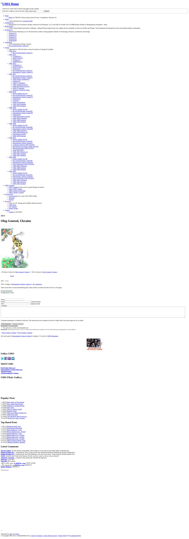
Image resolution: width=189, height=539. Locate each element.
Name (3, 299)
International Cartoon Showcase (11, 369)
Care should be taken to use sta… (17, 416)
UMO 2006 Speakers (19, 169)
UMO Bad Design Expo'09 (21, 116)
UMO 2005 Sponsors (19, 182)
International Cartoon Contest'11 (23, 77)
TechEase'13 (9, 30)
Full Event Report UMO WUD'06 (23, 164)
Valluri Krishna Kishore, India (16, 440)
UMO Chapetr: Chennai (16, 192)
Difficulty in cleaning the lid (15, 406)
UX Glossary (13, 206)
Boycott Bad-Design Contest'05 (22, 175)
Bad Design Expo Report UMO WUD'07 (26, 146)
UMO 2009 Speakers (19, 122)
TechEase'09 (13, 40)
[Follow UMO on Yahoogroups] (9, 359)
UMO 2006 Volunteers (20, 166)
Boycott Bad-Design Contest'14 (18, 46)
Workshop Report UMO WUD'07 (23, 148)
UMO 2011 (12, 74)
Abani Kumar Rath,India (14, 428)
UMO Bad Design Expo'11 (21, 86)
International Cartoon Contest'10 (23, 97)
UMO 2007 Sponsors (19, 153)
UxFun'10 (16, 100)
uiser (11, 534)
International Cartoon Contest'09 (23, 113)
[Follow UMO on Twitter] (2, 359)
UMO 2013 (12, 54)
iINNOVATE (9, 26)
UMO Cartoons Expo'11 (20, 85)
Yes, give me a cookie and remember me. (16, 328)
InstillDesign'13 (17, 62)
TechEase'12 (13, 35)
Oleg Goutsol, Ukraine (22, 272)
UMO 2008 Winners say (20, 132)
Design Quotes (13, 208)
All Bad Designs (6, 371)
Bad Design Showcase (8, 368)
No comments (37, 284)
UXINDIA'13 (9, 23)
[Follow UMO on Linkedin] (13, 359)
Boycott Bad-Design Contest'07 (22, 141)
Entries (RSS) (62, 536)
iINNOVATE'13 (18, 58)
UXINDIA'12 (17, 65)
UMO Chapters (9, 185)
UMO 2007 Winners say (20, 152)
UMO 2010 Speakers (19, 106)
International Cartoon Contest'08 (23, 129)
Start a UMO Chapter (15, 189)
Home (7, 16)
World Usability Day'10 (20, 93)
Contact (7, 210)
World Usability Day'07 (20, 139)
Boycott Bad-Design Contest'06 (22, 161)
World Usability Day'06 (20, 159)
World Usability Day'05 (20, 173)
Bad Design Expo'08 (19, 134)
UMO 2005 (12, 171)
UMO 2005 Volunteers (20, 180)
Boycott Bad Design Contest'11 (22, 76)
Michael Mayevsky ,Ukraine (15, 435)
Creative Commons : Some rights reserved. (44, 536)
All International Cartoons (10, 373)
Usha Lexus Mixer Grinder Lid (16, 413)
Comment (4, 306)
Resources (8, 201)
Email (2, 302)
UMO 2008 (12, 123)
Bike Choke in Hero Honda (15, 402)
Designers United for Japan (21, 90)
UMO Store (12, 205)
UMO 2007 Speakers (19, 155)
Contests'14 (8, 42)
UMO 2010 (12, 92)
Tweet (12, 276)
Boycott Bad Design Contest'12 (22, 70)
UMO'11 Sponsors (18, 88)
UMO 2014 (12, 51)
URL (2, 304)
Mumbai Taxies (12, 411)
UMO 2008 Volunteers (20, 130)
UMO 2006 (12, 157)
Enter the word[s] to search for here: (13, 11)
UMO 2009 (12, 108)
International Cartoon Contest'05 (23, 176)
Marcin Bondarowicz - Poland (16, 432)
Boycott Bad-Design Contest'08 (22, 127)
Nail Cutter (10, 407)
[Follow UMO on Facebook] (5, 359)
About (7, 19)
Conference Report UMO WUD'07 (24, 145)
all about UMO (27, 21)
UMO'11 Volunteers (19, 83)
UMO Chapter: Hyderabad (17, 191)
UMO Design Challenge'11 (21, 79)
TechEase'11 (12, 37)
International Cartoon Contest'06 (23, 162)
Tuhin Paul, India (12, 414)
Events (7, 47)
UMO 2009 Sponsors (19, 120)
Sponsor (11, 199)
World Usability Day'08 (20, 125)
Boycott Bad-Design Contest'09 (22, 111)
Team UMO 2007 (18, 150)
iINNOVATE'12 (18, 67)
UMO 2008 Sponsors (19, 136)
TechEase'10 (13, 39)
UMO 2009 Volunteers (20, 118)
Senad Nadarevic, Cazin (14, 430)
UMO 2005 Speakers (19, 184)
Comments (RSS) (75, 536)
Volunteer (12, 198)
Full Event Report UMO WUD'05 (23, 178)
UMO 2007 (12, 138)
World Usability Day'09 (20, 109)
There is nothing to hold (14, 409)
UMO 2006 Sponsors (19, 168)
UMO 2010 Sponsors (19, 104)
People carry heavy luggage (16, 418)
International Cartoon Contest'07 (23, 143)
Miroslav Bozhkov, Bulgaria (16, 442)
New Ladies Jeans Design (15, 404)
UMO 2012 (12, 63)
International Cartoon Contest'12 (23, 72)
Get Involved (9, 194)
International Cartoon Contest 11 (22, 284)
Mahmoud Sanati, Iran (14, 426)
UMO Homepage (52, 336)
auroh (17, 534)
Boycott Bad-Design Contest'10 (22, 95)
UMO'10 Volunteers (19, 102)
